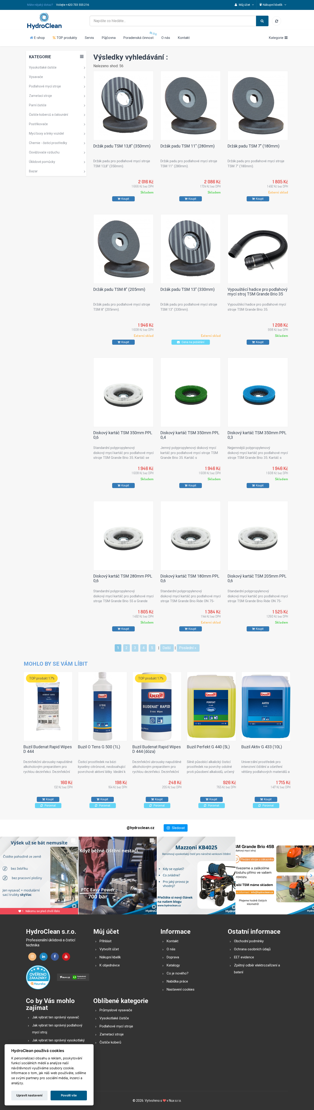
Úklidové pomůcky (42, 162)
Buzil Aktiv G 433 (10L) (261, 746)
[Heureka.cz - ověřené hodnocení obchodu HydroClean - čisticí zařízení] (38, 977)
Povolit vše (69, 1095)
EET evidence (244, 957)
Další (167, 648)
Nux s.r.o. (175, 1100)
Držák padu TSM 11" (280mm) (187, 146)
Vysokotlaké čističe (43, 67)
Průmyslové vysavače (116, 1010)
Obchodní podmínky (249, 941)
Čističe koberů (110, 1042)
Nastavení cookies (180, 989)
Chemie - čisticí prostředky (48, 143)
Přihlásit (105, 941)
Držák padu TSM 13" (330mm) (187, 289)
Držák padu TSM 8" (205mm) (119, 289)
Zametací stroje (40, 96)
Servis (89, 38)
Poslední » (187, 648)
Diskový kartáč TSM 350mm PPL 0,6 (122, 435)
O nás (165, 38)
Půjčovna (109, 38)
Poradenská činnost (138, 38)
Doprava (173, 957)
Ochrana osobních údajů (252, 949)
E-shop (39, 38)
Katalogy (173, 965)
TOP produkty (66, 38)
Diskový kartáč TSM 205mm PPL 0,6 (257, 578)
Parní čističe (37, 105)
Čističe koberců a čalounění (48, 114)
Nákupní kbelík (110, 957)
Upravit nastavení (29, 1095)
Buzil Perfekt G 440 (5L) (208, 746)
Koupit (125, 198)
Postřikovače (38, 124)
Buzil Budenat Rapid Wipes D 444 (47, 749)
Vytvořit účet (109, 949)
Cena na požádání (192, 342)
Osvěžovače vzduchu (44, 152)
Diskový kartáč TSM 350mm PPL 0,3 (257, 435)
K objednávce (110, 965)
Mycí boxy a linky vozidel (46, 133)
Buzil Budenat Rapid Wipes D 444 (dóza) (156, 749)
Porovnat (50, 805)
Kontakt (184, 38)
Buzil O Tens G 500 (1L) (99, 746)
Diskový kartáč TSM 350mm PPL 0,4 (189, 435)
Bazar (33, 171)
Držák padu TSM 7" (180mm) (254, 146)
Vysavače (36, 77)
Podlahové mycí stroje (45, 86)
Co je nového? (177, 973)
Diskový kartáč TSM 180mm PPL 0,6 (189, 578)
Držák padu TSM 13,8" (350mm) (122, 146)
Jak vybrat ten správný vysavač (55, 1017)
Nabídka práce (177, 981)
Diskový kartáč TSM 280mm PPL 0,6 (122, 578)
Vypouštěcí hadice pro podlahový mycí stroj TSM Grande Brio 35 (258, 291)
